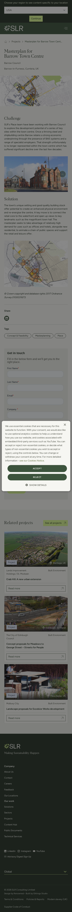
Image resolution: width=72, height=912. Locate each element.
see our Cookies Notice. (32, 460)
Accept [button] (37, 468)
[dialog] (36, 456)
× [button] (64, 424)
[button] (36, 485)
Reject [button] (37, 477)
